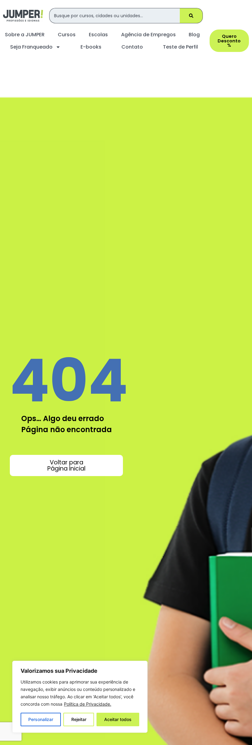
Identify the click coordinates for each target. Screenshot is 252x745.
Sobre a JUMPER (25, 34)
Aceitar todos (118, 719)
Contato (132, 46)
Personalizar (40, 719)
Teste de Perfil (180, 46)
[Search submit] (191, 15)
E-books (91, 46)
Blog (194, 34)
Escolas (98, 34)
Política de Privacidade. (87, 704)
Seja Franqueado (31, 46)
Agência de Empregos (148, 34)
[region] (80, 697)
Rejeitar (78, 719)
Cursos (67, 34)
